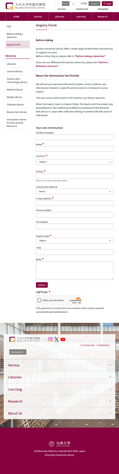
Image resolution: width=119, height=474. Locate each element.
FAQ (9, 26)
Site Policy (104, 345)
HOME (16, 16)
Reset (66, 3)
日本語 (84, 3)
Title (38, 247)
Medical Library (15, 89)
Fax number (42, 221)
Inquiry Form (13, 44)
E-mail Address (43, 198)
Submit (42, 284)
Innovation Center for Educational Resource (16, 122)
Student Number (45, 132)
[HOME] (26, 6)
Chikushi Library (15, 104)
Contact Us (82, 8)
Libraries (11, 63)
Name (39, 144)
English (94, 3)
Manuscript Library (17, 111)
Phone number (43, 210)
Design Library (14, 97)
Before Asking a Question (15, 35)
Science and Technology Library (17, 80)
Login (108, 3)
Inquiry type (42, 236)
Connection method (46, 186)
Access (62, 8)
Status (39, 171)
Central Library (15, 71)
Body (38, 259)
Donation (103, 8)
